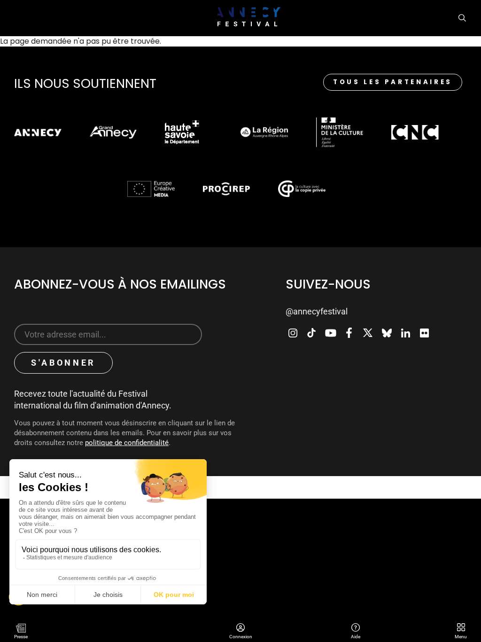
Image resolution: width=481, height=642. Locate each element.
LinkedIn (405, 333)
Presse (21, 636)
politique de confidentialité (127, 442)
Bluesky (387, 333)
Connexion (240, 628)
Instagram (293, 333)
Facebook (349, 333)
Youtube (330, 333)
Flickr (424, 333)
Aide (355, 628)
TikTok (311, 333)
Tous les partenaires (392, 82)
